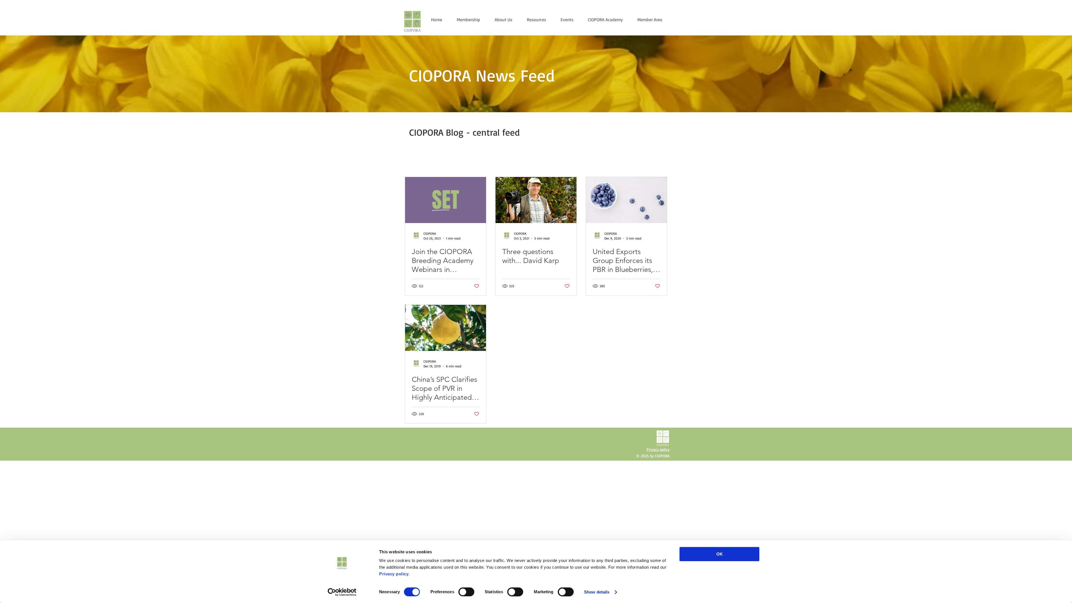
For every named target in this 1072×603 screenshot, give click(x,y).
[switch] (466, 591)
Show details (596, 592)
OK (719, 554)
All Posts (412, 161)
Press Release (462, 161)
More (623, 161)
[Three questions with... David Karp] (536, 200)
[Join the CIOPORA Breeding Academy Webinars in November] (445, 200)
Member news (497, 161)
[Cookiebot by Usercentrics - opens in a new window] (342, 592)
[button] (660, 162)
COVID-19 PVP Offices (538, 161)
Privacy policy (393, 573)
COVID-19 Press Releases (587, 161)
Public (435, 161)
